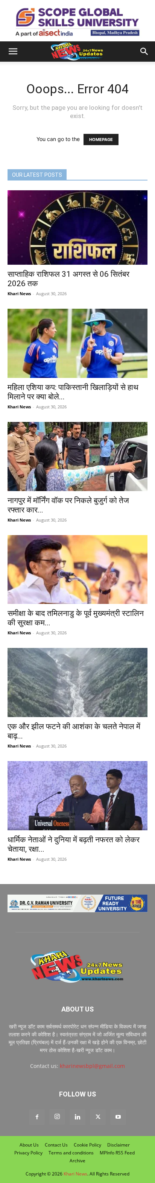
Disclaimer (118, 1145)
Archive (77, 1160)
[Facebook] (36, 1117)
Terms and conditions (71, 1153)
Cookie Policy (87, 1145)
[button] (13, 51)
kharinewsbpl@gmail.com (92, 1065)
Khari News (19, 293)
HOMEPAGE (101, 139)
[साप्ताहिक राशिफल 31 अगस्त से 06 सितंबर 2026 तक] (77, 227)
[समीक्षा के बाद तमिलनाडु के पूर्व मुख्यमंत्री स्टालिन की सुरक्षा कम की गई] (77, 569)
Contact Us (56, 1145)
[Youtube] (118, 1117)
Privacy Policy (28, 1153)
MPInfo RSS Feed (117, 1153)
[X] (97, 1117)
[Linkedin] (77, 1117)
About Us (29, 1145)
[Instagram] (57, 1116)
